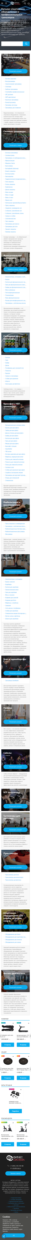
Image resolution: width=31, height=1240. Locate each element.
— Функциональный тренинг (15, 1201)
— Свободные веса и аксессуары (15, 1203)
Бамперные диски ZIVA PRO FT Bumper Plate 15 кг (7, 1069)
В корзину (8, 1045)
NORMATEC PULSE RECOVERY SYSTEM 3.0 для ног (15, 1102)
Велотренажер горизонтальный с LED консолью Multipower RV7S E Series (7, 1135)
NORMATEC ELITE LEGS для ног (7, 1036)
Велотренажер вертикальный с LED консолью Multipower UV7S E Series (22, 1135)
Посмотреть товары (15, 145)
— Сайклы (15, 1212)
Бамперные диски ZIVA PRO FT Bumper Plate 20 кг (23, 1069)
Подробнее (15, 1111)
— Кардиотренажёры (15, 1197)
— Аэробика (15, 1208)
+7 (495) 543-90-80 (16, 1166)
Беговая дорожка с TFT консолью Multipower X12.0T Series (23, 1036)
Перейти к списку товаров (15, 269)
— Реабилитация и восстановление (15, 1206)
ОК (14, 1235)
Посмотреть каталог (15, 71)
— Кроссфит (15, 1205)
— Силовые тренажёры (15, 1199)
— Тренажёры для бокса (15, 1210)
